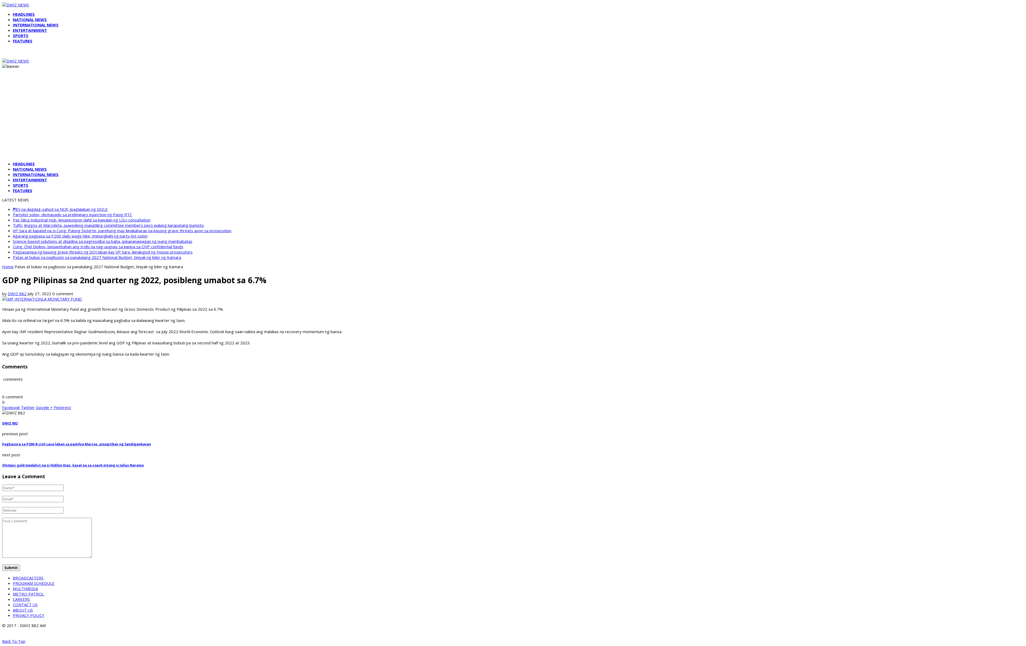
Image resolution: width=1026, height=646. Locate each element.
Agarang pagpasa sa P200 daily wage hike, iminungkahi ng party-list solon (80, 236)
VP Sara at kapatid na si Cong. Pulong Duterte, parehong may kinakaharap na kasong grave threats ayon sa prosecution (122, 230)
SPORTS (20, 35)
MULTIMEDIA (25, 588)
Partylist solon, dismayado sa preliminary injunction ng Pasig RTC (72, 214)
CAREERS (21, 599)
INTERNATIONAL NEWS (36, 25)
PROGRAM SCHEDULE (34, 583)
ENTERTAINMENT (30, 30)
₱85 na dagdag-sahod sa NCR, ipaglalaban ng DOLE (60, 209)
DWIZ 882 (17, 293)
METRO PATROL (28, 594)
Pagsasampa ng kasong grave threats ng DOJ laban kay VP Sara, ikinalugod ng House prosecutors (103, 252)
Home (8, 266)
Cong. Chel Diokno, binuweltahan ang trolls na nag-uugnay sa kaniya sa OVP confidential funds (98, 246)
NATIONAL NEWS (30, 19)
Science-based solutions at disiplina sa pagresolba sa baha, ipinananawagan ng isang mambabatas (102, 241)
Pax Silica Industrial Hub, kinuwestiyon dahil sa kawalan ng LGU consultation (81, 220)
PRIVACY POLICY (28, 615)
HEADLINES (24, 14)
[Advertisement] (513, 119)
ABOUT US (23, 610)
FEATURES (22, 41)
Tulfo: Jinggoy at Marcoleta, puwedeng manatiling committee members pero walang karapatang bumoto (108, 225)
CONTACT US (25, 604)
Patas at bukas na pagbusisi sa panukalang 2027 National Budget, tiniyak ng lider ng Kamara (97, 257)
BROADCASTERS (28, 578)
